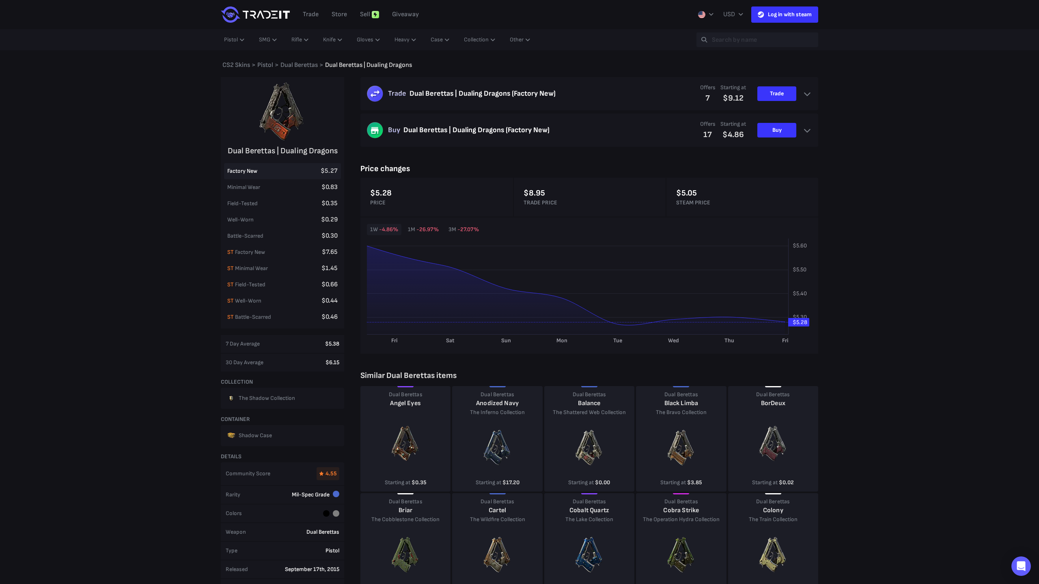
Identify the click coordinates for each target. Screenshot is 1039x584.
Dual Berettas (405, 394)
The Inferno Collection (497, 412)
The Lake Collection (589, 519)
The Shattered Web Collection (589, 412)
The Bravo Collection (681, 412)
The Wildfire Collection (497, 519)
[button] (1021, 566)
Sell (365, 14)
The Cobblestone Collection (405, 519)
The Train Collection (773, 519)
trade (311, 14)
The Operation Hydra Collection (681, 519)
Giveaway (405, 14)
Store (339, 14)
